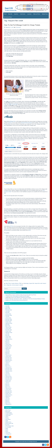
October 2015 (8, 380)
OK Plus (11, 226)
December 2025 (8, 310)
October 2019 (8, 337)
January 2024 (8, 318)
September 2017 (8, 360)
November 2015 (8, 379)
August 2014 (7, 396)
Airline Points (8, 283)
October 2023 (8, 322)
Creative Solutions (15, 283)
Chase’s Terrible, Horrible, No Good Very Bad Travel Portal (24, 294)
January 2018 (8, 356)
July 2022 (7, 333)
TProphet (7, 296)
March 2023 (7, 325)
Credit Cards (22, 14)
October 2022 (8, 331)
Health (6, 420)
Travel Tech (7, 432)
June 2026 (7, 307)
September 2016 (8, 371)
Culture (6, 416)
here (30, 230)
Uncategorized (8, 434)
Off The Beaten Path (9, 426)
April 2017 (7, 364)
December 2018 (8, 345)
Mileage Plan (12, 121)
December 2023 (8, 319)
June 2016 (7, 373)
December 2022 (8, 329)
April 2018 (7, 353)
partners (10, 122)
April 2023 (7, 324)
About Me (10, 14)
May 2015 (7, 384)
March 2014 (7, 402)
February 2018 (8, 355)
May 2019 (7, 341)
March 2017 (7, 365)
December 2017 (8, 357)
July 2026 (7, 306)
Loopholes (29, 14)
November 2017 (8, 359)
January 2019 (8, 344)
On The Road (8, 427)
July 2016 (7, 372)
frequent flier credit (38, 283)
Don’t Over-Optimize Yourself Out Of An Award (20, 296)
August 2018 (7, 348)
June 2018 (7, 351)
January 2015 (8, 389)
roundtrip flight (13, 104)
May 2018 (7, 352)
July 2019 (7, 340)
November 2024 (8, 315)
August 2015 (7, 381)
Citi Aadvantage (8, 412)
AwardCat (16, 14)
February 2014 (8, 404)
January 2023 (8, 328)
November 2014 (8, 392)
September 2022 (8, 332)
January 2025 (8, 314)
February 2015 (8, 388)
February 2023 (8, 327)
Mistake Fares (45, 14)
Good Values (8, 419)
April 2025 (7, 312)
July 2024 (7, 316)
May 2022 (7, 335)
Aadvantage (26, 283)
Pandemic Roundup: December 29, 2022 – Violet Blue (16, 298)
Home (5, 14)
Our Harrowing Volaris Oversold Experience (19, 300)
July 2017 (7, 363)
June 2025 (7, 311)
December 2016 (8, 368)
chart (8, 158)
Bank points (7, 411)
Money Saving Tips (9, 423)
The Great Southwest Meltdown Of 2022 (37, 298)
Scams (6, 430)
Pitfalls (20, 283)
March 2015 (7, 387)
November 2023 (8, 320)
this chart (23, 140)
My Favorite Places (8, 17)
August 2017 (7, 361)
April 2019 (7, 343)
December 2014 (8, 391)
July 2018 (7, 349)
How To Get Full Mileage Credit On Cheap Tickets (22, 25)
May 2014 (7, 400)
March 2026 (7, 308)
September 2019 (8, 339)
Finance (7, 418)
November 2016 (8, 369)
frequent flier (31, 283)
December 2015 (8, 377)
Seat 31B (9, 8)
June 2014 (7, 399)
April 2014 (7, 401)
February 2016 (8, 376)
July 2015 (7, 383)
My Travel (7, 424)
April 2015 (7, 385)
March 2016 (7, 375)
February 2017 (8, 367)
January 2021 (8, 336)
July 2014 (7, 397)
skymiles (21, 285)
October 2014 (8, 393)
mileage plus (8, 285)
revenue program (15, 285)
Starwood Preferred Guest (26, 122)
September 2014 (8, 395)
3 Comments (18, 27)
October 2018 (8, 347)
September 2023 (8, 323)
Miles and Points (36, 14)
